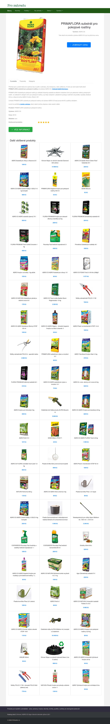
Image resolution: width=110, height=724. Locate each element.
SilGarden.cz (16, 720)
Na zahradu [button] (38, 11)
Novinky (17, 11)
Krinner (19, 714)
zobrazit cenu (80, 44)
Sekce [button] (49, 11)
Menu (9, 10)
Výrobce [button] (59, 11)
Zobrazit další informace (60, 89)
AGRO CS (82, 32)
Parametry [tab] (23, 81)
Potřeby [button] (26, 11)
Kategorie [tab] (32, 81)
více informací (22, 129)
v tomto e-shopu (25, 104)
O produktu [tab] (13, 81)
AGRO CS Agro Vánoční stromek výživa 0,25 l (36, 714)
